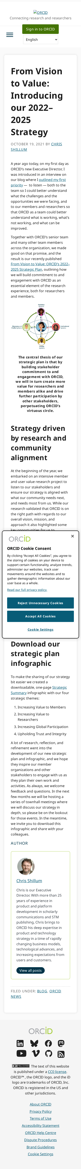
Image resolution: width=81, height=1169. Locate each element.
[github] (48, 1055)
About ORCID (40, 1104)
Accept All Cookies (40, 616)
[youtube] (21, 1055)
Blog (42, 991)
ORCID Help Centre (40, 1132)
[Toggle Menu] (9, 35)
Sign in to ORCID (40, 29)
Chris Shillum (29, 881)
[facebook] (48, 1045)
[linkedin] (20, 1045)
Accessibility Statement (40, 1125)
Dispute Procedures (40, 1139)
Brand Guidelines (41, 1147)
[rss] (61, 1056)
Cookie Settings (40, 1154)
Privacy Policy (41, 1111)
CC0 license (57, 1071)
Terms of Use (40, 1118)
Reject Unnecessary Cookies (40, 603)
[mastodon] (61, 1045)
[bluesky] (34, 1045)
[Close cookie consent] (72, 536)
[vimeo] (36, 1055)
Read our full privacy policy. (27, 590)
